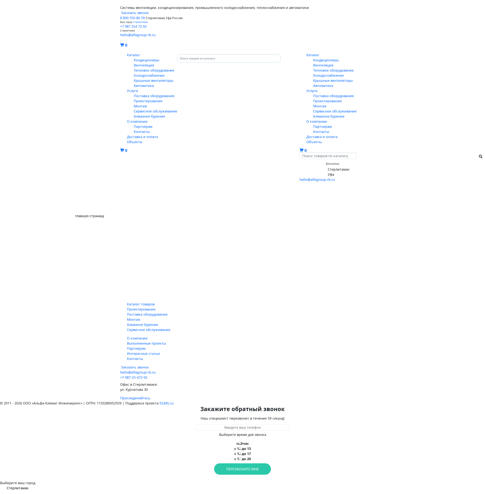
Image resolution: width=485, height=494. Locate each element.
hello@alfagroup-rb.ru (138, 35)
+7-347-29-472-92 (313, 174)
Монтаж (140, 106)
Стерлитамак (140, 22)
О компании (137, 121)
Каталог (133, 55)
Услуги (132, 90)
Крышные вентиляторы (153, 80)
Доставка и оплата (142, 136)
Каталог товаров (141, 304)
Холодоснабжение (149, 75)
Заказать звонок (134, 12)
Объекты (134, 142)
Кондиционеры (146, 60)
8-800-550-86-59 (312, 163)
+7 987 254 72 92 (133, 26)
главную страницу (89, 216)
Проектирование (148, 101)
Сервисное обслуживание (155, 111)
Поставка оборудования (154, 96)
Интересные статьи (143, 353)
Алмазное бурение (149, 116)
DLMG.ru (167, 403)
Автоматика (144, 85)
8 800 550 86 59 (132, 18)
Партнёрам (136, 348)
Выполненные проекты (146, 343)
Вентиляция (144, 65)
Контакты (142, 131)
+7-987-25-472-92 (313, 169)
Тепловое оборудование (154, 70)
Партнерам (143, 126)
